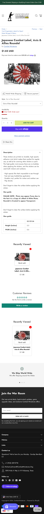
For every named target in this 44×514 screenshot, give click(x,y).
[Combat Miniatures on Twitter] (6, 480)
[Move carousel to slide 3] (22, 382)
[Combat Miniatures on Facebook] (2, 480)
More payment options (22, 136)
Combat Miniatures (10, 46)
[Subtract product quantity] (4, 123)
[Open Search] (36, 15)
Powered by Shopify (33, 501)
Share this (8, 142)
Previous (34, 29)
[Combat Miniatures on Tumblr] (16, 480)
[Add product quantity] (11, 123)
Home (3, 29)
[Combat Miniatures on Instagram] (13, 480)
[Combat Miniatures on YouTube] (20, 480)
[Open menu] (3, 15)
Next (41, 29)
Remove (30, 249)
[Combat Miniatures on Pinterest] (9, 480)
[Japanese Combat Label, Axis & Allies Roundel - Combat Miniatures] (22, 73)
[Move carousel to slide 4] (24, 382)
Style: (10, 99)
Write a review (22, 305)
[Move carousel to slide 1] (19, 382)
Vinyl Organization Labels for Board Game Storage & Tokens (12, 32)
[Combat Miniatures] (19, 15)
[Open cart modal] (40, 15)
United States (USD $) (11, 497)
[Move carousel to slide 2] (21, 382)
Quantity (4, 118)
